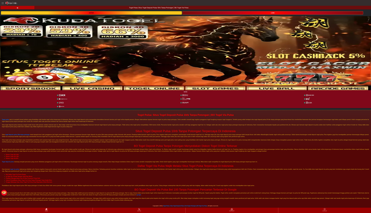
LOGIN (272, 13)
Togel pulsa (5, 119)
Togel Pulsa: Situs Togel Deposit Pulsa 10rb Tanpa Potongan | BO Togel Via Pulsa (185, 206)
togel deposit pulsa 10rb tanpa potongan (17, 134)
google (139, 195)
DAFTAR (91, 13)
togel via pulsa (14, 169)
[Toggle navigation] (2, 3)
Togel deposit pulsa (8, 161)
